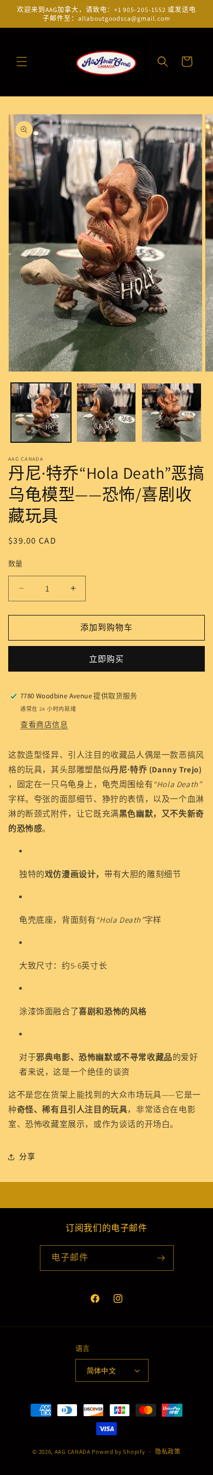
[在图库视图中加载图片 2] (106, 413)
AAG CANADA (73, 1451)
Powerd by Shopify (118, 1451)
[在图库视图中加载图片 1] (41, 413)
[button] (22, 62)
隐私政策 (168, 1451)
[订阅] (161, 1258)
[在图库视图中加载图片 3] (171, 413)
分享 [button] (27, 1156)
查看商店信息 (44, 724)
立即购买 (106, 659)
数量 (15, 563)
